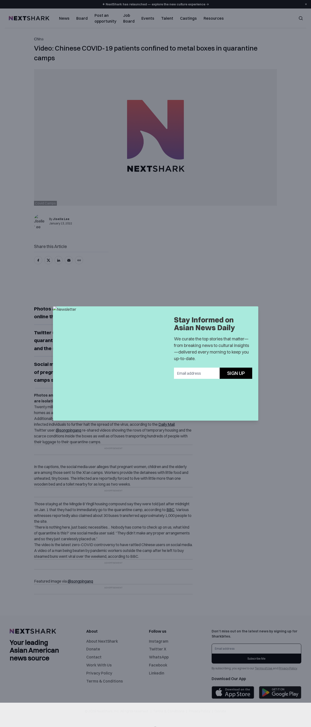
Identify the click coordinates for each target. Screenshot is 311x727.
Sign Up (236, 373)
